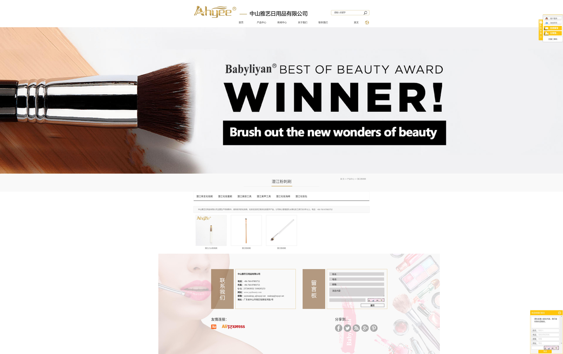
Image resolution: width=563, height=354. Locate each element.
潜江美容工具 (244, 196)
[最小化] (559, 312)
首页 (241, 22)
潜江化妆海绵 (283, 196)
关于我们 (302, 22)
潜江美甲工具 (264, 196)
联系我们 (323, 22)
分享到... (554, 33)
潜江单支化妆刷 (204, 196)
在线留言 (554, 28)
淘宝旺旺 (553, 23)
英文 (356, 22)
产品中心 (261, 22)
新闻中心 (282, 22)
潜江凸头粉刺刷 (211, 248)
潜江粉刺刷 (246, 248)
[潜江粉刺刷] (246, 230)
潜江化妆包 (301, 196)
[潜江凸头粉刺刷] (211, 230)
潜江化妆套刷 (225, 196)
